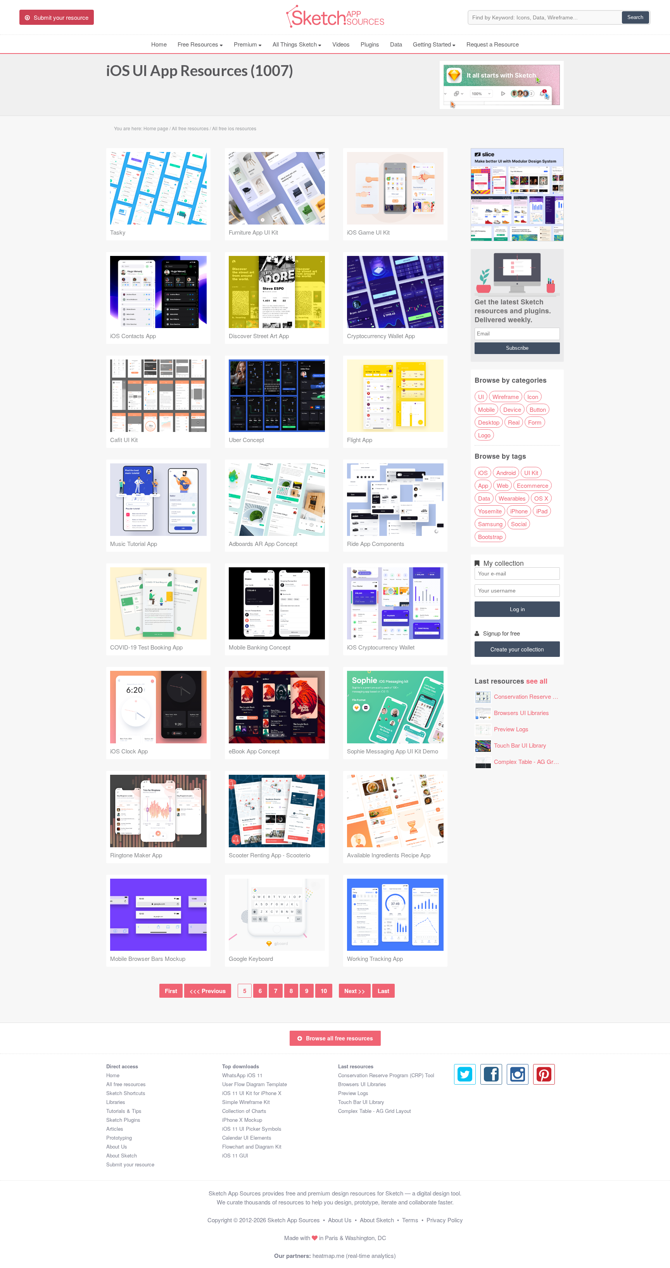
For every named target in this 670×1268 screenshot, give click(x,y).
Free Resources (199, 44)
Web (502, 485)
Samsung (490, 524)
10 (324, 990)
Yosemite (490, 511)
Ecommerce (532, 485)
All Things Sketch (295, 44)
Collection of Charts (244, 1110)
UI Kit (531, 472)
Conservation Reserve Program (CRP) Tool (549, 696)
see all (536, 681)
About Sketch (121, 1155)
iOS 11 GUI (235, 1155)
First (171, 990)
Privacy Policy (445, 1220)
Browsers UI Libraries (521, 712)
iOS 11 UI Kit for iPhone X (251, 1093)
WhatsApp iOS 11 (242, 1075)
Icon (532, 396)
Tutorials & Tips (124, 1110)
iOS (483, 472)
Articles (114, 1128)
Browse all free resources (339, 1038)
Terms (410, 1220)
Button (538, 409)
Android (506, 472)
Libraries (115, 1102)
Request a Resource (492, 44)
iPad (541, 511)
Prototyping (119, 1137)
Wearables (512, 498)
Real (514, 422)
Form (535, 422)
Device (512, 409)
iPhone (519, 511)
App (483, 485)
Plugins (370, 44)
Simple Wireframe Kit (246, 1102)
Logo (484, 435)
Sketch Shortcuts (125, 1093)
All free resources (126, 1084)
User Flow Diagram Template (254, 1084)
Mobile (486, 409)
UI (481, 396)
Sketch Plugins (123, 1119)
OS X (541, 498)
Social (519, 524)
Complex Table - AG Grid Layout (535, 761)
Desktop (488, 422)
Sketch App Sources (294, 1220)
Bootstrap (490, 536)
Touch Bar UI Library (520, 745)
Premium (246, 44)
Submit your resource (130, 1164)
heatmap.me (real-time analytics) (354, 1255)
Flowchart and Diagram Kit (251, 1146)
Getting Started (432, 44)
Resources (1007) (199, 70)
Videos (341, 44)
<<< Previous (208, 990)
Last (383, 990)
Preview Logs (511, 729)
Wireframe (505, 396)
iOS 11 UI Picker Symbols (251, 1128)
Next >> (354, 990)
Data (396, 44)
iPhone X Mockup (242, 1119)
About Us (116, 1146)
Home (159, 44)
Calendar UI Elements (246, 1137)
